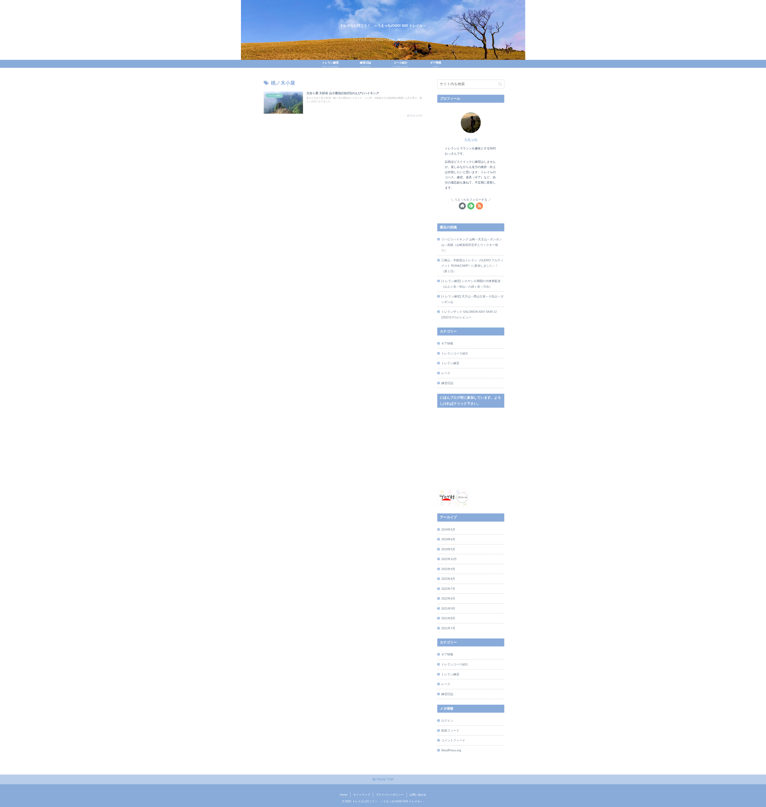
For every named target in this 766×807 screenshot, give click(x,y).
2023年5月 (448, 549)
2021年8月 (448, 618)
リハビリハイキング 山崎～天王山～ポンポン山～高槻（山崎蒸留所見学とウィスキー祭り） (471, 245)
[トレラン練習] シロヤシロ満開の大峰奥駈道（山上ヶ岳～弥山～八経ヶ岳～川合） (470, 283)
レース (445, 373)
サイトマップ (361, 794)
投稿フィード (450, 730)
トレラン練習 (450, 363)
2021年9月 (448, 608)
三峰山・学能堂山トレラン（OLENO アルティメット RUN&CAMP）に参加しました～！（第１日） (472, 265)
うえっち (471, 139)
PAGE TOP (385, 779)
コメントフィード (453, 740)
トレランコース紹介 (454, 353)
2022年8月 (448, 578)
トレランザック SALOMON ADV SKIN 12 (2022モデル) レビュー (469, 314)
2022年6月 (448, 598)
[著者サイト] (462, 205)
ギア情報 (447, 343)
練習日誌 (447, 383)
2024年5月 (448, 529)
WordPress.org (451, 750)
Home (343, 794)
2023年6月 (448, 539)
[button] (500, 84)
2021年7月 (448, 628)
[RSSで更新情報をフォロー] (479, 205)
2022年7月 (448, 588)
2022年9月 (448, 568)
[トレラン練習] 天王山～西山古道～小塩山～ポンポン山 (472, 299)
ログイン (447, 720)
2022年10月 (449, 559)
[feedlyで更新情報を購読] (470, 205)
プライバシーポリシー (390, 794)
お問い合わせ (418, 794)
